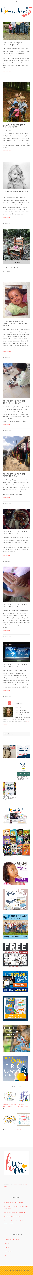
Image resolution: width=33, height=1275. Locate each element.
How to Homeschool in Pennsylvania (14, 1212)
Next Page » (20, 703)
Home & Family (7, 77)
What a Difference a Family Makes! (14, 126)
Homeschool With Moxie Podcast (13, 1202)
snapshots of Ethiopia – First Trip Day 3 (16, 533)
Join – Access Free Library (12, 1239)
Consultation (8, 1251)
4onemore (16, 11)
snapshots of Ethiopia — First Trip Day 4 (16, 475)
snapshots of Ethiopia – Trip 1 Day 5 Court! (16, 402)
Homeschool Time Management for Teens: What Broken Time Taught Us (8, 759)
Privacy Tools (17, 1184)
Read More (7, 71)
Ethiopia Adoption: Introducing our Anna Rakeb (15, 323)
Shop (6, 1256)
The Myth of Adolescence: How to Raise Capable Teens (23, 759)
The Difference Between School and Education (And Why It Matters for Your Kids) (9, 797)
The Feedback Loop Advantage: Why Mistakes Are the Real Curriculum (23, 778)
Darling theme (17, 1268)
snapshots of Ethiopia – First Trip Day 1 (16, 666)
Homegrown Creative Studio (23, 1272)
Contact (7, 1247)
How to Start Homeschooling (12, 1216)
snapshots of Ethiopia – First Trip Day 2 (16, 606)
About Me (7, 1243)
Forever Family (11, 267)
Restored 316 (27, 1268)
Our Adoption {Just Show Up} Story (13, 44)
